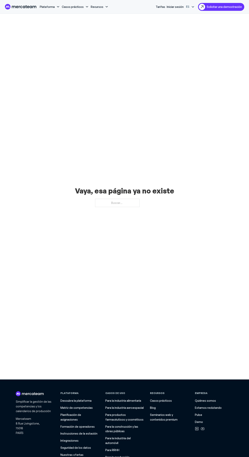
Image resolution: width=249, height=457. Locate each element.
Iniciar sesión (175, 6)
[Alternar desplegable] (58, 6)
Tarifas (160, 6)
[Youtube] (203, 429)
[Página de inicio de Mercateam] (21, 6)
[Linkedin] (197, 429)
